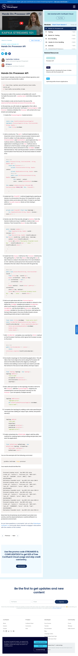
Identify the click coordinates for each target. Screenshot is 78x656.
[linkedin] (6, 54)
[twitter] (2, 54)
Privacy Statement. (57, 608)
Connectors (28, 626)
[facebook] (9, 54)
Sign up (61, 602)
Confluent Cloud (29, 623)
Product (28, 620)
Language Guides (48, 633)
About (4, 623)
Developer (47, 620)
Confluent (6, 620)
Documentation (48, 628)
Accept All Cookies (40, 642)
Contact (5, 628)
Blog (45, 631)
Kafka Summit (71, 628)
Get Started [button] (21, 566)
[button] (60, 16)
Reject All (40, 646)
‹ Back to (6, 40)
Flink (27, 628)
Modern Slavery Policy (49, 645)
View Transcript (35, 40)
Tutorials (46, 626)
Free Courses (47, 623)
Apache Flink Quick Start (50, 638)
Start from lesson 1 (59, 25)
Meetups (70, 626)
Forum (69, 623)
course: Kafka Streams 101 (10, 44)
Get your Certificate (60, 1)
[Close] (46, 638)
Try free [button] (60, 18)
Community (71, 620)
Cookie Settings (58, 645)
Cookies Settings (40, 649)
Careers (5, 626)
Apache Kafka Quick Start (50, 636)
